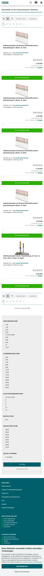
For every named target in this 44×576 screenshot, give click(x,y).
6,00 (6, 340)
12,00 (7, 347)
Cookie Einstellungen (8, 507)
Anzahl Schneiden (10, 453)
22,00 (7, 377)
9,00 (6, 367)
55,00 (7, 440)
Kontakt (4, 504)
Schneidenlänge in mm (11, 353)
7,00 (6, 362)
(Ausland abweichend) (22, 53)
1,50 (6, 327)
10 (6, 345)
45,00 (7, 434)
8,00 (6, 342)
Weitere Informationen (22, 572)
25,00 (7, 380)
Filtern (22, 464)
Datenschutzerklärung (34, 562)
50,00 (7, 437)
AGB (3, 500)
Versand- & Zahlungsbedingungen (12, 489)
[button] (4, 19)
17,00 (7, 375)
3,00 (6, 332)
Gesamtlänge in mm (10, 426)
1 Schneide (8, 457)
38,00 (7, 429)
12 (6, 410)
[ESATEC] (4, 2)
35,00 (7, 387)
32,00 (7, 385)
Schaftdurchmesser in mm (13, 394)
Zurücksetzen (22, 469)
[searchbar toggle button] (30, 2)
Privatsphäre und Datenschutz (11, 497)
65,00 (7, 445)
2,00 (6, 330)
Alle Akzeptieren (22, 566)
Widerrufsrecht (6, 486)
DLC (6, 420)
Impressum (5, 493)
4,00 (6, 337)
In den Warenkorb (22, 77)
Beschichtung (8, 416)
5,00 (6, 360)
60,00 (7, 442)
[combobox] (21, 19)
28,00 (7, 382)
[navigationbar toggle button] (41, 2)
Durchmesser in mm (10, 321)
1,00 (6, 324)
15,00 (7, 372)
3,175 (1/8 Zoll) (10, 335)
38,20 (7, 432)
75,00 (7, 447)
